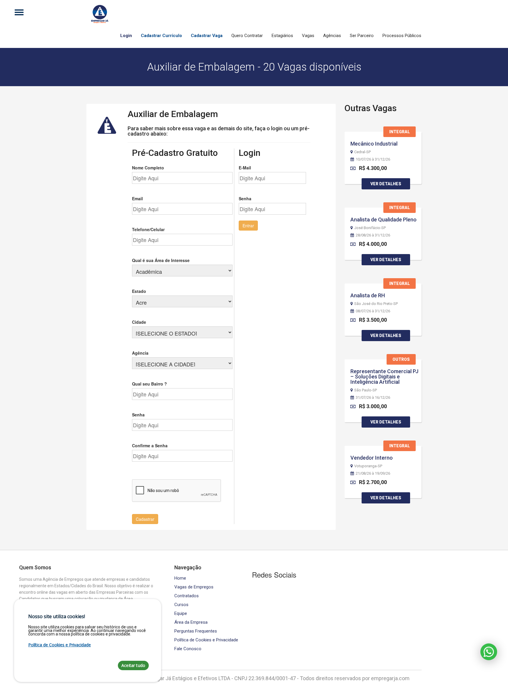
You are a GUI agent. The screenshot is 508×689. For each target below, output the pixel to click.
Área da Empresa (191, 622)
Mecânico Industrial (373, 144)
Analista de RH (367, 295)
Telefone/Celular (148, 229)
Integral (399, 131)
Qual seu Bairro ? (149, 384)
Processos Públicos (401, 35)
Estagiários (282, 35)
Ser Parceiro (362, 35)
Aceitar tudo (133, 665)
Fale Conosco (187, 649)
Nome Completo (148, 168)
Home (180, 578)
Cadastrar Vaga (207, 35)
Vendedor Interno (371, 458)
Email (137, 198)
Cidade (139, 322)
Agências (332, 35)
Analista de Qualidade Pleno (383, 219)
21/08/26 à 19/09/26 (373, 473)
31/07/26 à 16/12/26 (373, 398)
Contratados (186, 596)
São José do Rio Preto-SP (376, 304)
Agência (140, 353)
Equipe (180, 613)
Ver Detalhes (385, 183)
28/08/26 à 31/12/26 (373, 235)
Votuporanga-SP (368, 466)
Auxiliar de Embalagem (173, 114)
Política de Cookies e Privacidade (206, 640)
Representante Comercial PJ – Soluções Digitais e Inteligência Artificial (384, 376)
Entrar (248, 225)
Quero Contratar (247, 35)
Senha (138, 415)
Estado (139, 291)
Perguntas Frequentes (195, 631)
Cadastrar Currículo (161, 35)
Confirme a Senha (150, 445)
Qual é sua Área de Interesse (161, 260)
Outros (401, 359)
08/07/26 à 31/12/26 (373, 311)
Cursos (181, 605)
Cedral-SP (362, 152)
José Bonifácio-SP (370, 228)
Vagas (308, 35)
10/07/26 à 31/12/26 (373, 159)
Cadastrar (145, 519)
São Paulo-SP (365, 390)
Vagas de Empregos (193, 587)
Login (126, 35)
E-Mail (245, 168)
